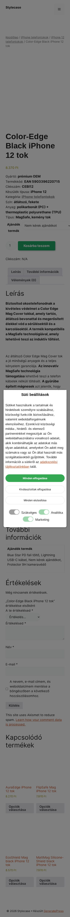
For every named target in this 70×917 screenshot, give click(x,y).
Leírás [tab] (16, 272)
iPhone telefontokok (35, 37)
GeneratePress (54, 911)
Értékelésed (16, 623)
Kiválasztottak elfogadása (35, 489)
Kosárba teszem (36, 246)
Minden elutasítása (35, 500)
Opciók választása (17, 808)
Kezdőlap (12, 37)
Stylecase (13, 7)
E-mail (12, 664)
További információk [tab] (43, 272)
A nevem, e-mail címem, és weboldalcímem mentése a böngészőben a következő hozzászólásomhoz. (30, 689)
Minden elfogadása (35, 478)
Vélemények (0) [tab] (23, 280)
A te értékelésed (19, 610)
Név (10, 647)
